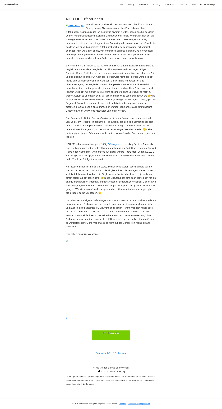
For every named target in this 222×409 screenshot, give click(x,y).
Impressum (145, 404)
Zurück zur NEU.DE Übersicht (111, 353)
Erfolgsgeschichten (117, 144)
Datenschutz (133, 404)
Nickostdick (11, 4)
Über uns (122, 404)
